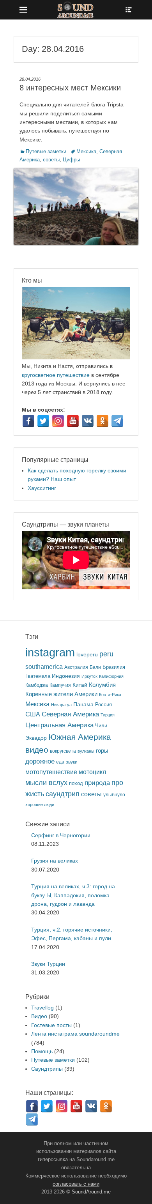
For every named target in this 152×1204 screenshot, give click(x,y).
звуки (72, 761)
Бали (95, 667)
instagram (50, 652)
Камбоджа (36, 685)
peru (106, 654)
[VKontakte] (87, 421)
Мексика (86, 151)
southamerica (44, 666)
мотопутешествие (51, 771)
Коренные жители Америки (61, 694)
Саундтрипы (47, 1069)
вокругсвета (63, 751)
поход (76, 783)
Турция (108, 714)
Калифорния (111, 676)
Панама (83, 704)
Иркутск (89, 676)
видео (36, 749)
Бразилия (114, 667)
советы (51, 160)
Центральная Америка (59, 725)
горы (102, 751)
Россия (103, 704)
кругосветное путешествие (56, 375)
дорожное (40, 761)
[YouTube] (73, 421)
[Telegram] (117, 421)
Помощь (42, 1051)
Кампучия (60, 685)
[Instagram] (58, 421)
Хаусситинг (42, 488)
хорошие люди (39, 804)
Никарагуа (61, 704)
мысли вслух (46, 783)
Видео (39, 1016)
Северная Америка (70, 714)
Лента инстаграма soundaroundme (75, 1034)
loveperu (87, 655)
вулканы (86, 751)
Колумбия (102, 685)
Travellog (42, 1007)
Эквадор (36, 738)
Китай (79, 685)
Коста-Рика (110, 694)
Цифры (71, 160)
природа (97, 783)
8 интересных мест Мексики (70, 87)
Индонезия (66, 676)
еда (60, 761)
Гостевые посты (51, 1025)
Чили (101, 725)
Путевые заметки (46, 151)
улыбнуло (114, 794)
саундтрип (63, 794)
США (32, 714)
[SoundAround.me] (75, 9)
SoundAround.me (91, 1192)
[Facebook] (28, 421)
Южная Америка (79, 736)
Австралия (76, 667)
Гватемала (37, 676)
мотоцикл (92, 772)
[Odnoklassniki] (102, 421)
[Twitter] (43, 421)
